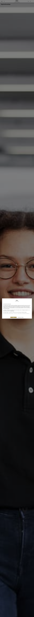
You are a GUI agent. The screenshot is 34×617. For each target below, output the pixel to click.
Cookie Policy (12, 310)
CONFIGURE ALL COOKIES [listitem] (20, 317)
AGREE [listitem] (13, 317)
